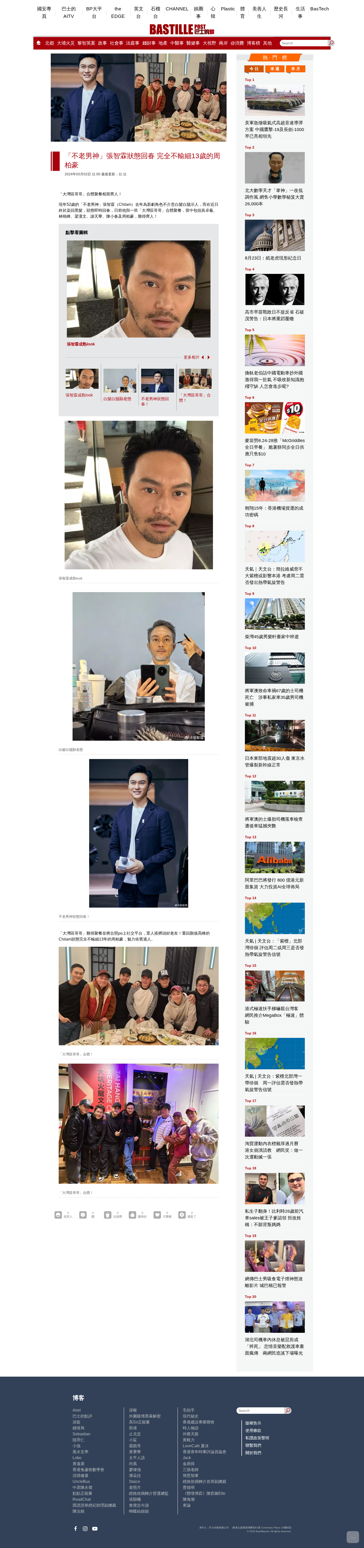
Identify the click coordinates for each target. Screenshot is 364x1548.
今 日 (254, 69)
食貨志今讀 (139, 1505)
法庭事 (132, 43)
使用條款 (253, 1430)
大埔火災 (66, 43)
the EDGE (118, 12)
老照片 (135, 1487)
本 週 (274, 69)
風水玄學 (80, 1452)
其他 (267, 43)
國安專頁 (44, 12)
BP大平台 (94, 12)
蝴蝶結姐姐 (139, 1511)
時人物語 (191, 1428)
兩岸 (223, 43)
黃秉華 (135, 1452)
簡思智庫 (191, 1475)
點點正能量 (82, 1493)
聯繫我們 (253, 1445)
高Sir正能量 (139, 1422)
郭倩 (133, 1428)
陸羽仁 (78, 1440)
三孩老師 (191, 1470)
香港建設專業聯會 (198, 1422)
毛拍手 (189, 1410)
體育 (242, 12)
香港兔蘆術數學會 (88, 1470)
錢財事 (149, 43)
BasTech (319, 8)
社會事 (116, 43)
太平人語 (137, 1458)
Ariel (77, 1410)
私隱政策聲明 (257, 1438)
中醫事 (177, 43)
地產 (162, 43)
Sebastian (81, 1434)
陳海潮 (189, 1499)
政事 (102, 43)
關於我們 (253, 1453)
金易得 (189, 1464)
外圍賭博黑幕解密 (145, 1416)
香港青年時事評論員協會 (204, 1452)
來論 (187, 1505)
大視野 (209, 43)
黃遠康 (78, 1464)
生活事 (300, 12)
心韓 (213, 12)
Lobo (77, 1458)
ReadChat (82, 1499)
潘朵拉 (135, 1475)
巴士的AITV (69, 12)
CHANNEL (177, 8)
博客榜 (253, 43)
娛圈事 (198, 12)
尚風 (133, 1464)
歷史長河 (281, 12)
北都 (49, 43)
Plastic (228, 8)
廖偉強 (135, 1470)
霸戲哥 (135, 1446)
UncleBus (81, 1481)
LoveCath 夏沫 (196, 1446)
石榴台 (155, 12)
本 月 (295, 69)
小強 (76, 1446)
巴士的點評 (82, 1416)
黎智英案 (86, 43)
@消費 (237, 43)
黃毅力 (189, 1440)
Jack (187, 1458)
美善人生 (259, 12)
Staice (134, 1481)
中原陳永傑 (82, 1487)
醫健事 (193, 43)
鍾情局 (78, 1428)
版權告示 (253, 1423)
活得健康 (80, 1475)
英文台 (138, 12)
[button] (202, 357)
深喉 (133, 1410)
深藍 (76, 1422)
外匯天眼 (191, 1434)
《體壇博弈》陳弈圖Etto (204, 1493)
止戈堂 (135, 1434)
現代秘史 (191, 1416)
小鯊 (133, 1440)
